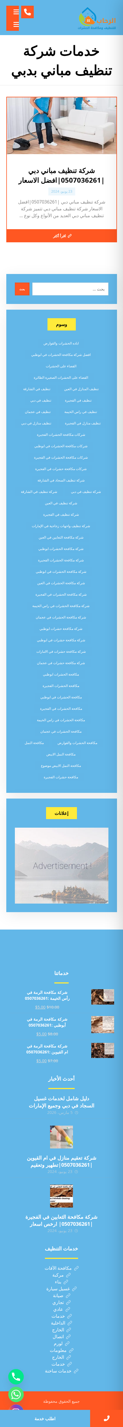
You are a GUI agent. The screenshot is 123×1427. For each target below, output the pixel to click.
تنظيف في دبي (40, 400)
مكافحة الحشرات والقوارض (77, 742)
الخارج (58, 1330)
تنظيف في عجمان (38, 411)
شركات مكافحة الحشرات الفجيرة (61, 434)
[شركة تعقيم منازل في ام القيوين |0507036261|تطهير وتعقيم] (61, 1137)
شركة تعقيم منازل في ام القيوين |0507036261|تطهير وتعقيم (61, 1161)
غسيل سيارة (58, 1288)
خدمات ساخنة (58, 1371)
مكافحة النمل (34, 742)
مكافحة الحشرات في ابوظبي (61, 697)
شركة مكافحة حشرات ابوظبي (60, 628)
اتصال (58, 1336)
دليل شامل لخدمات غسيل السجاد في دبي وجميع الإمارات (61, 1102)
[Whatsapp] (16, 1394)
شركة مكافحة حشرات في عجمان (61, 662)
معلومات (58, 1350)
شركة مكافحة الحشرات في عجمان (61, 617)
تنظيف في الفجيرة (78, 400)
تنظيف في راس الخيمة (80, 411)
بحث (22, 289)
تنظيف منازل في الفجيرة (83, 423)
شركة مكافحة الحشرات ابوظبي (61, 548)
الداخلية (58, 1323)
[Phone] (16, 1376)
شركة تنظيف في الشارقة (39, 491)
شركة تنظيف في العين (61, 503)
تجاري (58, 1302)
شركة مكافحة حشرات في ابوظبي (61, 640)
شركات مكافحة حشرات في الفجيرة (61, 468)
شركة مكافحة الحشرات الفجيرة (61, 560)
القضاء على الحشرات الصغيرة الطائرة (61, 377)
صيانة (58, 1295)
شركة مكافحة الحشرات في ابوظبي (61, 571)
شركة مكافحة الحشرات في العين (61, 583)
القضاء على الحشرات (61, 366)
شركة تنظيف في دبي (86, 491)
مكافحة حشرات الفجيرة (61, 777)
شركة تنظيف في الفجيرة (61, 514)
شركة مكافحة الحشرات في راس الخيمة (61, 605)
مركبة (58, 1275)
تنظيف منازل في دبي (36, 423)
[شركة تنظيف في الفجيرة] (97, 17)
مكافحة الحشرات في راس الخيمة (61, 719)
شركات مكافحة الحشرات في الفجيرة (61, 457)
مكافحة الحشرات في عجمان (61, 731)
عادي (58, 1309)
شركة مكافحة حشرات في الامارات (61, 651)
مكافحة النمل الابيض (61, 754)
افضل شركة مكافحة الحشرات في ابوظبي (61, 354)
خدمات (58, 1316)
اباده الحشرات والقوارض (61, 343)
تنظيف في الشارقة (36, 388)
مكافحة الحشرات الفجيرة (61, 685)
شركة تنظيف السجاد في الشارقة (61, 480)
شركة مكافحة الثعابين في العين (61, 537)
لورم (58, 1343)
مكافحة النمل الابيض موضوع (61, 765)
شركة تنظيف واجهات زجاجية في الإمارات (61, 525)
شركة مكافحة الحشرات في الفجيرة (61, 594)
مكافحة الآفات (58, 1268)
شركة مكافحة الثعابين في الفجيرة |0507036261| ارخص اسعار (61, 1220)
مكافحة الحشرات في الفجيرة (61, 708)
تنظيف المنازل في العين (81, 388)
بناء (58, 1282)
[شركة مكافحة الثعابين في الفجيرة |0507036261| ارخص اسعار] (61, 1196)
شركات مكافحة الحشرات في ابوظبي (61, 446)
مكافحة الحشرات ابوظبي (61, 674)
